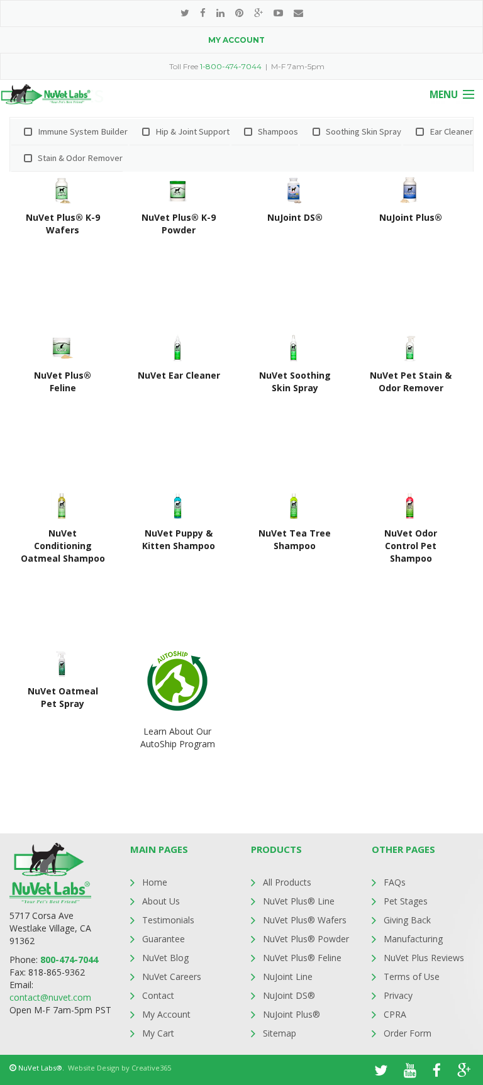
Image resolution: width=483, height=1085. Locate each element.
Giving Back (407, 920)
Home (154, 882)
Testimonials (168, 920)
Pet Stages (406, 901)
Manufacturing (413, 939)
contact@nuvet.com (50, 997)
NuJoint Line (288, 976)
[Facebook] (203, 13)
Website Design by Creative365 (119, 1067)
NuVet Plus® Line (299, 901)
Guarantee (163, 939)
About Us (161, 901)
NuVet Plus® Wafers (305, 920)
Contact (158, 995)
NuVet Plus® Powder (306, 939)
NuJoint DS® (289, 995)
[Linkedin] (220, 13)
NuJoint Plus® (291, 1014)
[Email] (298, 13)
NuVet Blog (165, 958)
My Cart (158, 1033)
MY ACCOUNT (236, 40)
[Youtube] (278, 13)
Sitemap (279, 1033)
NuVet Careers (171, 976)
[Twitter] (184, 13)
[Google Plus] (258, 13)
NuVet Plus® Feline (302, 958)
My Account (166, 1014)
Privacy (398, 995)
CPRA (395, 1014)
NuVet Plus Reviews (424, 958)
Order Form (407, 1033)
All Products (287, 882)
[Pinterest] (239, 13)
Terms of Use (412, 976)
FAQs (395, 882)
